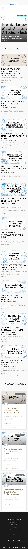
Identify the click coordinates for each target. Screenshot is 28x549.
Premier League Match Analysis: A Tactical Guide (12, 103)
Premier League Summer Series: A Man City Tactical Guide (13, 201)
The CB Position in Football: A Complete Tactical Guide (12, 330)
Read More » (4, 82)
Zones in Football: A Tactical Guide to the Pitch (12, 235)
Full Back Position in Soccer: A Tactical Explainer (12, 362)
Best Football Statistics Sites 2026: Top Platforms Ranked (14, 136)
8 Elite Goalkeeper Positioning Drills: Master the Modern (11, 71)
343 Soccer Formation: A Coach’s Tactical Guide (13, 266)
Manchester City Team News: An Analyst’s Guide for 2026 (13, 168)
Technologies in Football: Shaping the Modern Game (12, 297)
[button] (3, 8)
